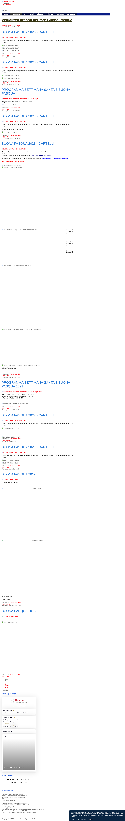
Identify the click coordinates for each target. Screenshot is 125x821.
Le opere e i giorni (19, 752)
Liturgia (40, 14)
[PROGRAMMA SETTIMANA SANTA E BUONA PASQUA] (20, 99)
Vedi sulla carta (6, 4)
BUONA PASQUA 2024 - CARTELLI (28, 116)
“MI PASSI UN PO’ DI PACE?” (41, 155)
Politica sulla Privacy (55, 816)
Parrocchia (16, 14)
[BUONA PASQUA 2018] (10, 616)
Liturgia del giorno (19, 722)
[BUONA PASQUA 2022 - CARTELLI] (14, 421)
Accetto (90, 819)
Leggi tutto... (6, 55)
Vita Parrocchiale (15, 54)
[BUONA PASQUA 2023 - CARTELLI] (14, 149)
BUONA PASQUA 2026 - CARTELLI (28, 32)
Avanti (7, 685)
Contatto (60, 14)
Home (5, 14)
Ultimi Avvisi (29, 14)
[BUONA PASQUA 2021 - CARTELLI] (14, 452)
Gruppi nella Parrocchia (31, 17)
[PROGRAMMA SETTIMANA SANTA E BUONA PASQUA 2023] (22, 392)
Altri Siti (50, 14)
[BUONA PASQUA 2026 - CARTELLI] (14, 37)
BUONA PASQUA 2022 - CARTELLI (28, 415)
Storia (46, 17)
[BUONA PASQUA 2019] (10, 480)
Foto (36, 816)
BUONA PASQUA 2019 (19, 474)
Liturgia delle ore (19, 731)
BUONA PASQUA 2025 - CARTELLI (28, 62)
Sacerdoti (42, 17)
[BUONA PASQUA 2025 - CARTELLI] (14, 68)
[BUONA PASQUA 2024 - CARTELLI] (14, 121)
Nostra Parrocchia (17, 17)
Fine (6, 687)
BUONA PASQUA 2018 (19, 611)
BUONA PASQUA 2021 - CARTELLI (28, 447)
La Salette (71, 14)
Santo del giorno (19, 712)
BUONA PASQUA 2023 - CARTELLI (28, 143)
